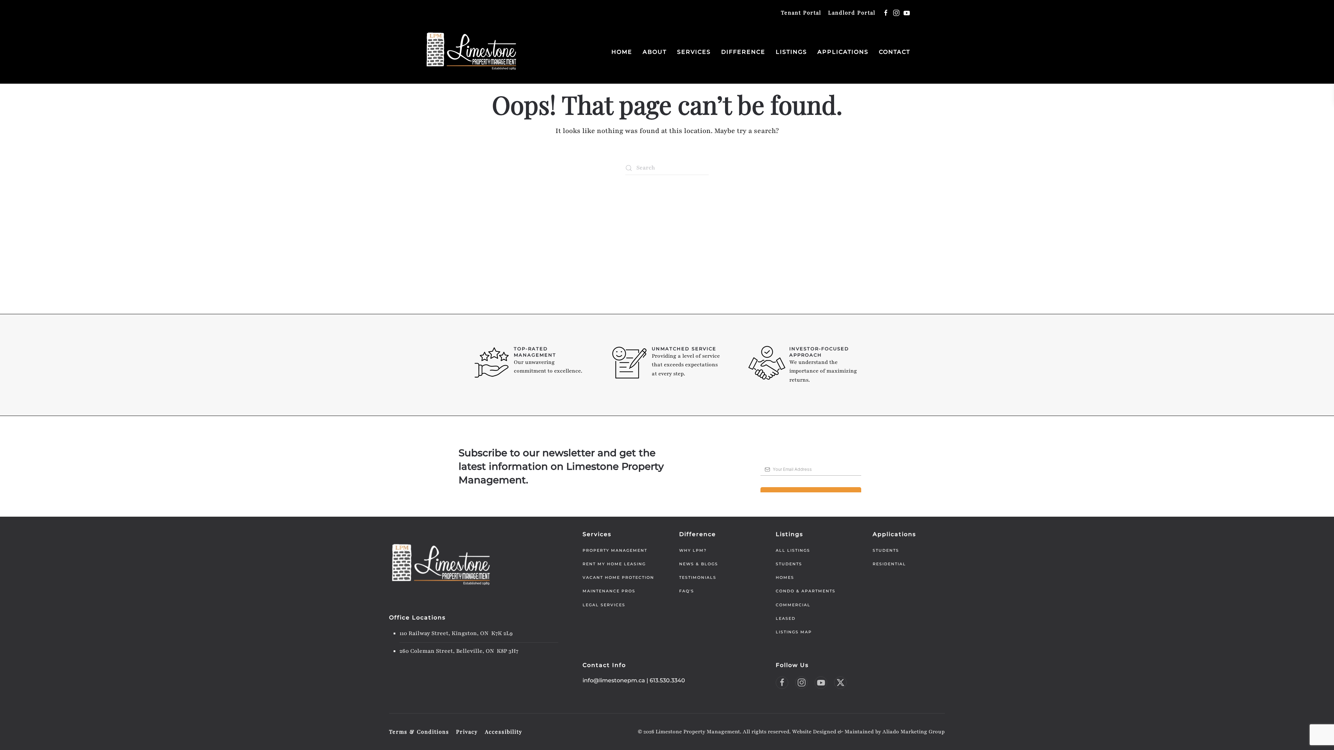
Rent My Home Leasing (614, 563)
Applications (842, 52)
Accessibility (503, 731)
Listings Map (794, 632)
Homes (785, 577)
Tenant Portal (801, 12)
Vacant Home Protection (618, 577)
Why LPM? (693, 550)
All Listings (793, 550)
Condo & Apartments (805, 591)
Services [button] (694, 52)
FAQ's (686, 591)
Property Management (615, 550)
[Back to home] (471, 52)
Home (621, 52)
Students (789, 563)
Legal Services (604, 604)
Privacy (467, 731)
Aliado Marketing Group (913, 731)
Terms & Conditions (419, 731)
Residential (889, 563)
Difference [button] (743, 52)
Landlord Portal (851, 12)
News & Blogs (698, 563)
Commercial (793, 604)
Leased (786, 618)
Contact (894, 52)
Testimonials (697, 577)
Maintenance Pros (609, 591)
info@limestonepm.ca (614, 680)
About (655, 52)
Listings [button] (791, 52)
